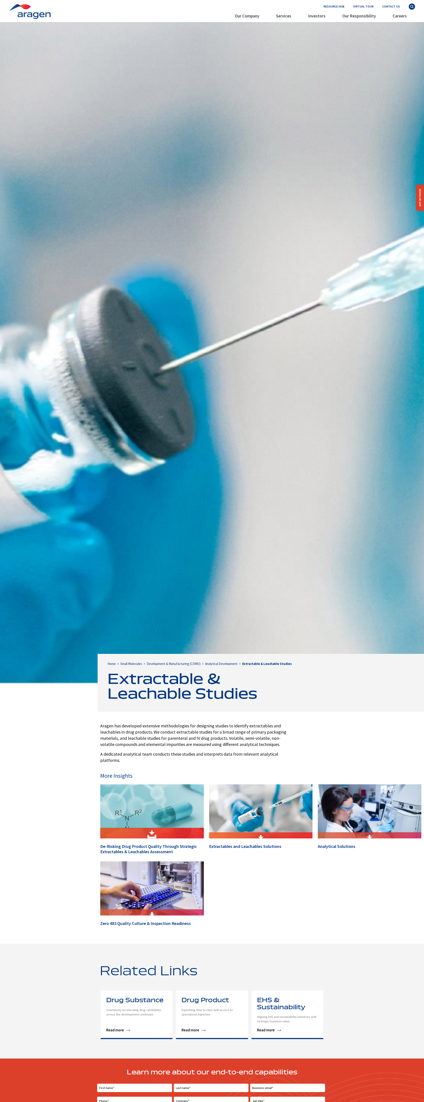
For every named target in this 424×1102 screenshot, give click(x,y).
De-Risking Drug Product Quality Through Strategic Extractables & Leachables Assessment (148, 848)
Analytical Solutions (336, 846)
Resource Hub (334, 6)
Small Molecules (131, 664)
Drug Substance (135, 1000)
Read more (115, 1030)
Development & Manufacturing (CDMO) (174, 664)
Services (283, 16)
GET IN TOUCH (420, 198)
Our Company (247, 16)
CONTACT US (391, 6)
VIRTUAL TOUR (363, 6)
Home (112, 664)
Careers (400, 16)
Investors (317, 16)
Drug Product (205, 1000)
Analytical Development (221, 664)
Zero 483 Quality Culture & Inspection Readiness (145, 923)
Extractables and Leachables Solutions (245, 846)
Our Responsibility (359, 16)
